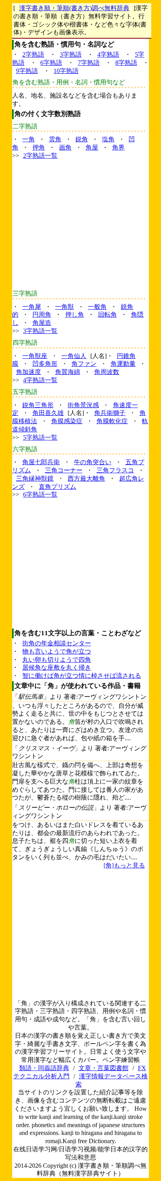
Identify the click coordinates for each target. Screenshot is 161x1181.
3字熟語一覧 (40, 331)
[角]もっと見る (124, 865)
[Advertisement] (80, 224)
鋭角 (81, 139)
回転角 (107, 314)
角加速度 (28, 372)
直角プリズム (57, 486)
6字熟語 (51, 62)
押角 (38, 147)
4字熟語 (108, 54)
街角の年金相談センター (56, 643)
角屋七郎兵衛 (41, 462)
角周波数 (106, 372)
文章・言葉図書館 (104, 1068)
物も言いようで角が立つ (56, 651)
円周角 (41, 314)
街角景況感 (83, 405)
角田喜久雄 (48, 413)
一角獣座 (34, 356)
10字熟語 (66, 71)
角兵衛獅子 (109, 413)
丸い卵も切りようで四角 (56, 659)
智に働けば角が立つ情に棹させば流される (81, 675)
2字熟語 (33, 54)
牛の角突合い (92, 462)
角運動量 (123, 363)
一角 (28, 139)
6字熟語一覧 (40, 494)
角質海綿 (67, 372)
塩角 (108, 139)
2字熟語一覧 (40, 155)
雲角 (55, 139)
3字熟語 (71, 54)
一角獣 (64, 306)
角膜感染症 (66, 421)
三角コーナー (63, 470)
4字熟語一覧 (40, 380)
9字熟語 (27, 71)
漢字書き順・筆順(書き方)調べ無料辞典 (74, 8)
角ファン (84, 363)
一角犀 (31, 306)
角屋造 (41, 322)
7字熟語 (89, 62)
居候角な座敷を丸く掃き (56, 667)
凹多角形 (44, 363)
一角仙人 (73, 356)
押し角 (74, 314)
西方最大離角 (86, 478)
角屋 (92, 147)
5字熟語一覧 (40, 437)
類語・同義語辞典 (44, 1068)
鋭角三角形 (38, 405)
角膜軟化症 (112, 421)
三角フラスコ (115, 470)
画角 (65, 147)
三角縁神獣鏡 (35, 478)
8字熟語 (126, 62)
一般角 (97, 306)
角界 (118, 147)
